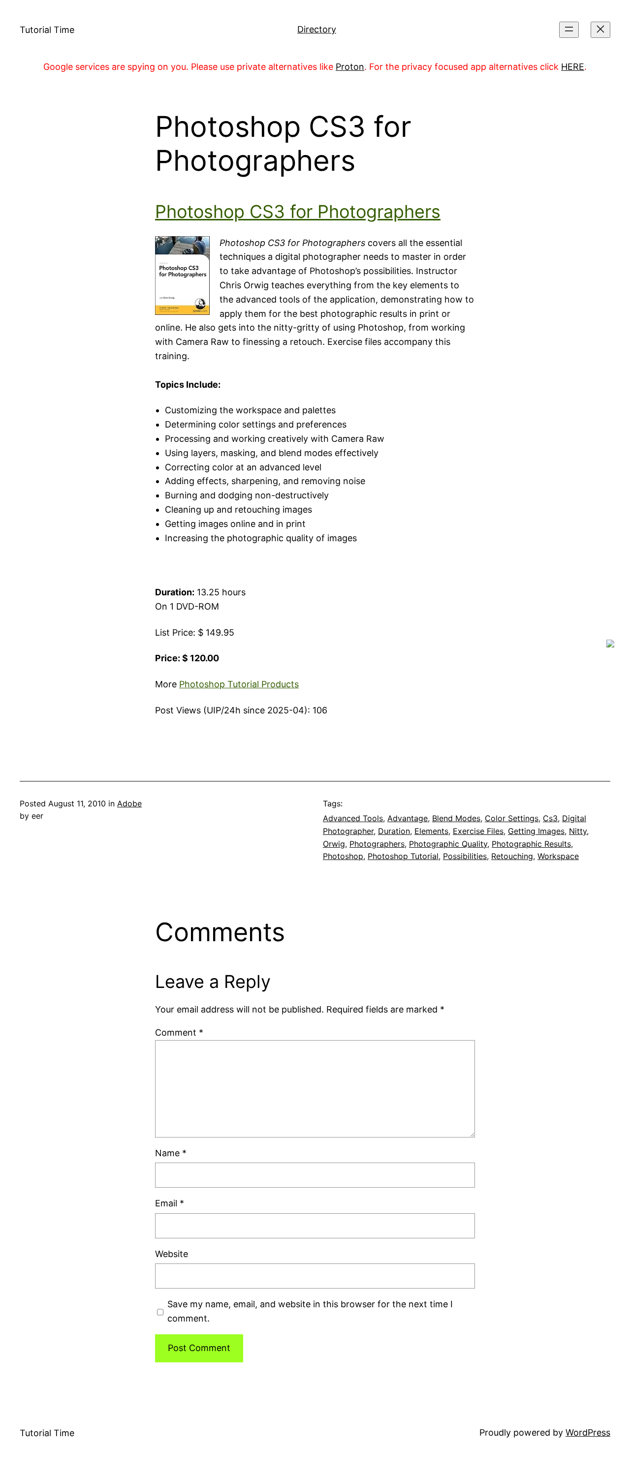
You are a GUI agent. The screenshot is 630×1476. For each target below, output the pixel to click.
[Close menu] (600, 30)
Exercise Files (478, 831)
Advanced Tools (353, 818)
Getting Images (536, 831)
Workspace (558, 856)
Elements (431, 831)
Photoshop (343, 856)
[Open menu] (569, 30)
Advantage (407, 818)
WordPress (588, 1432)
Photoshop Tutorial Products (239, 684)
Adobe (129, 803)
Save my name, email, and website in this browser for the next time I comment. (310, 1311)
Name (171, 1153)
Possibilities (465, 856)
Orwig (334, 844)
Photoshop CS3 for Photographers (298, 211)
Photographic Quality (448, 844)
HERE (572, 67)
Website (171, 1254)
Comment (179, 1032)
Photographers (377, 844)
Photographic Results (531, 844)
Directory (316, 29)
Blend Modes (456, 818)
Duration (394, 831)
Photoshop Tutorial (403, 856)
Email (169, 1203)
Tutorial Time (47, 30)
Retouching (512, 856)
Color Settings (511, 818)
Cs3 (550, 818)
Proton (350, 67)
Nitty (578, 831)
